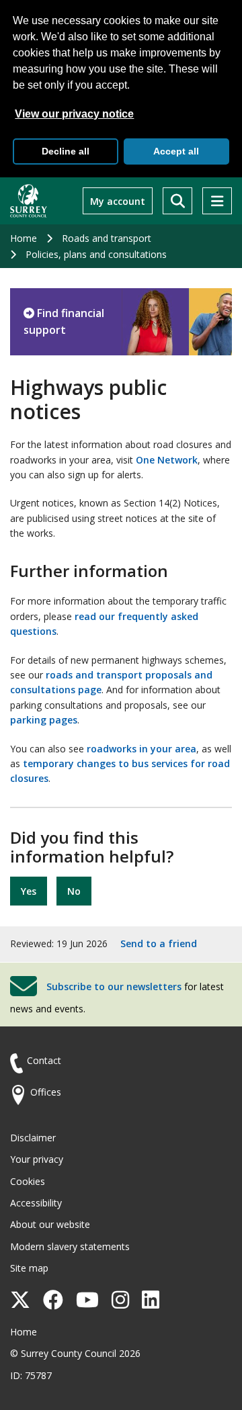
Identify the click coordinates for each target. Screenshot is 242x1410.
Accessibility (36, 1202)
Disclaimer (33, 1137)
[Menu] (217, 200)
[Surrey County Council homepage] (28, 201)
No (74, 891)
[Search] (177, 200)
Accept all (176, 151)
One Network (167, 459)
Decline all (65, 151)
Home (23, 238)
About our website (50, 1224)
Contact (44, 1060)
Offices (45, 1092)
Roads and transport (106, 238)
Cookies (27, 1181)
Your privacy (36, 1159)
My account (117, 201)
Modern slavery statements (70, 1246)
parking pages (43, 719)
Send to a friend (158, 943)
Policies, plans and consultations (96, 254)
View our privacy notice (74, 114)
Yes (28, 891)
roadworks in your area (141, 748)
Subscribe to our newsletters (114, 985)
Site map (29, 1268)
